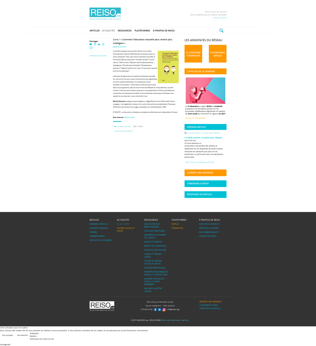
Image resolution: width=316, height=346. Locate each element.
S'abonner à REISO (220, 18)
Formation (177, 228)
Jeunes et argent (153, 241)
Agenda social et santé (126, 229)
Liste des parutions (154, 231)
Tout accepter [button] (7, 335)
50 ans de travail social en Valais (153, 262)
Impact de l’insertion (155, 246)
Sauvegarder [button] (5, 344)
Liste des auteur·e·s (209, 224)
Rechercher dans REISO (221, 30)
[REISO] (105, 13)
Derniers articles (98, 224)
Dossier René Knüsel (155, 267)
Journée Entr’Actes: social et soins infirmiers (154, 281)
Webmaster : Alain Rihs (180, 320)
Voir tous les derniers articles (199, 162)
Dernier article (196, 126)
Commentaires (97, 236)
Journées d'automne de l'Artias (155, 236)
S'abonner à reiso (198, 183)
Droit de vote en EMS (155, 250)
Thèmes (93, 232)
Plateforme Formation (193, 54)
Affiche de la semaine (100, 240)
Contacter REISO (207, 236)
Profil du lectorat (209, 228)
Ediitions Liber (129, 117)
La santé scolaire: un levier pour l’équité (203, 137)
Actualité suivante (123, 126)
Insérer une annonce (200, 172)
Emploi (175, 224)
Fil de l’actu (123, 224)
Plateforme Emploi (218, 54)
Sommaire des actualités (98, 56)
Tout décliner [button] (22, 335)
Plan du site (166, 320)
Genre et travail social (152, 255)
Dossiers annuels (98, 228)
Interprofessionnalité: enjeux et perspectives (156, 273)
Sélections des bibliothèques (152, 225)
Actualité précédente (124, 131)
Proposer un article (199, 194)
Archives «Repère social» (153, 290)
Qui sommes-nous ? (209, 232)
